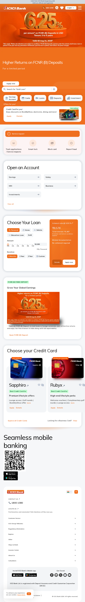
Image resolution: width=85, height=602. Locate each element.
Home (27, 230)
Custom (42, 256)
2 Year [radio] (30, 256)
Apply (9, 116)
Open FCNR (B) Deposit (18, 335)
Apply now (69, 262)
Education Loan (17, 235)
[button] (29, 89)
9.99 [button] (67, 223)
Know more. (21, 595)
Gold (30, 235)
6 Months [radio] (12, 256)
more (29, 403)
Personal (14, 230)
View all (11, 204)
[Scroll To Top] (76, 492)
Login (69, 8)
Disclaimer (36, 595)
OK (29, 594)
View (75, 421)
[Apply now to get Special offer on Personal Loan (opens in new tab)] (42, 48)
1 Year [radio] (21, 256)
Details (19, 116)
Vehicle (39, 230)
